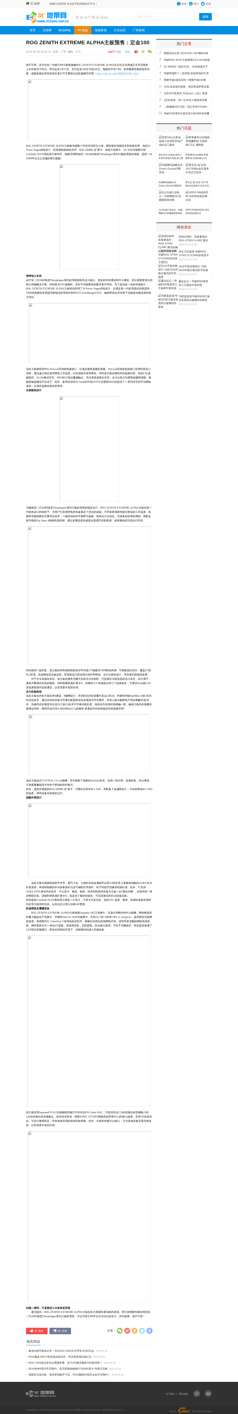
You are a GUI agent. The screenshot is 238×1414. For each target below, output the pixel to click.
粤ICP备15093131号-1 (113, 1410)
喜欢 (39, 1330)
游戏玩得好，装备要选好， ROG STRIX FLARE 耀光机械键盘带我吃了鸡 (194, 240)
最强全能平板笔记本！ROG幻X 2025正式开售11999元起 (61, 1350)
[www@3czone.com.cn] (208, 1394)
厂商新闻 (139, 30)
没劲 (62, 1330)
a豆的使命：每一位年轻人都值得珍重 (185, 100)
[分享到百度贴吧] (149, 1331)
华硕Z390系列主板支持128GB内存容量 (186, 113)
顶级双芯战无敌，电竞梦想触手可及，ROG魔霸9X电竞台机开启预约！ (69, 1374)
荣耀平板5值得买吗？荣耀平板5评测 (185, 79)
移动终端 (64, 30)
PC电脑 (83, 30)
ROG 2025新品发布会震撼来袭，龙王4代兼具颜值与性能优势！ (65, 1362)
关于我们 (170, 1394)
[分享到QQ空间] (142, 51)
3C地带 (35, 3)
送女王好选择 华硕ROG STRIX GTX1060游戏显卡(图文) (194, 255)
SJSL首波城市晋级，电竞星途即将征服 (186, 86)
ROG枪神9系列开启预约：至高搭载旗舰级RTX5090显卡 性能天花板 (68, 1368)
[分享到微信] (149, 51)
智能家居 (101, 30)
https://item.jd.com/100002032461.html (117, 73)
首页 (33, 30)
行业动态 (120, 30)
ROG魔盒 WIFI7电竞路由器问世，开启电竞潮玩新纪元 (60, 1356)
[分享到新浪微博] (135, 51)
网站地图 (183, 1394)
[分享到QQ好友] (142, 1331)
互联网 (47, 30)
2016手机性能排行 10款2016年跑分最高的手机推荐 (193, 270)
